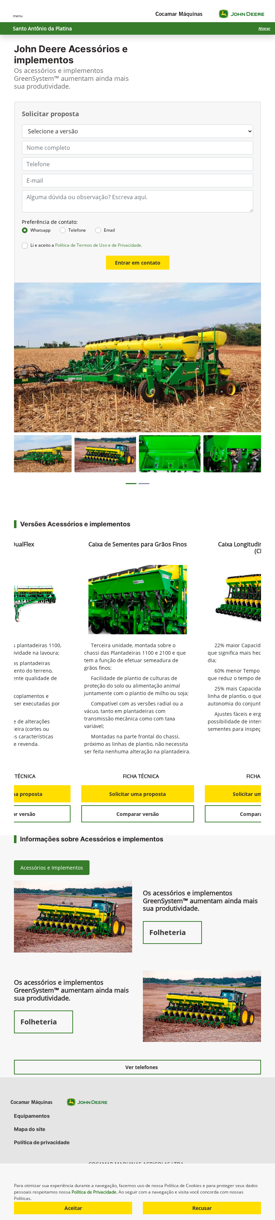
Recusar (202, 1208)
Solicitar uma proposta (137, 794)
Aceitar (73, 1208)
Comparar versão (137, 814)
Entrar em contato (137, 262)
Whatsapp (40, 230)
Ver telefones (142, 1067)
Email (109, 230)
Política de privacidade (41, 1142)
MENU (18, 15)
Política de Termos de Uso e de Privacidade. (98, 245)
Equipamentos (32, 1116)
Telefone (77, 230)
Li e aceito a (86, 245)
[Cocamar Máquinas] (209, 14)
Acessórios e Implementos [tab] (51, 867)
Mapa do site (29, 1129)
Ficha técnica (142, 776)
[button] (29, 357)
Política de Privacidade (94, 1192)
